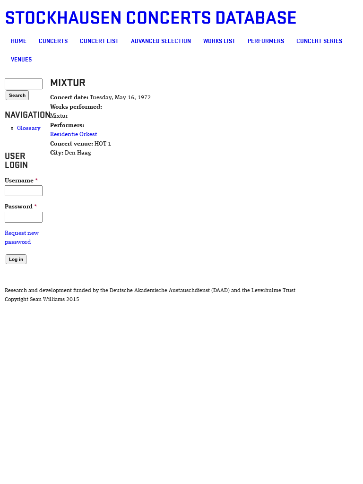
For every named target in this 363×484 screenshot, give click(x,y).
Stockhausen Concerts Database (151, 18)
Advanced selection (161, 41)
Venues (21, 59)
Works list (219, 41)
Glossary (29, 128)
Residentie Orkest (73, 134)
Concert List (99, 41)
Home (18, 41)
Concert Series (319, 41)
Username (21, 181)
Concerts (53, 41)
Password (21, 207)
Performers (266, 41)
